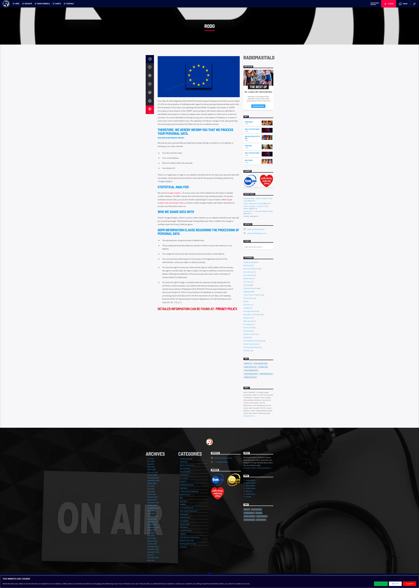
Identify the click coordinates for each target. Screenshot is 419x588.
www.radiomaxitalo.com (256, 229)
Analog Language (249, 262)
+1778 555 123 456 (221, 462)
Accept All (409, 584)
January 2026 (152, 475)
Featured (246, 285)
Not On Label (248, 328)
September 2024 (153, 508)
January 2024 (152, 519)
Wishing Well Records (251, 347)
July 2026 (150, 459)
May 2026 (150, 464)
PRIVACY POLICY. (226, 309)
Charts (58, 3)
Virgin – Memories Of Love (253, 203)
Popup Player (250, 486)
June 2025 (151, 486)
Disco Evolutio (248, 275)
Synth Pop (250, 377)
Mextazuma (247, 318)
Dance (248, 363)
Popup (405, 4)
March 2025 (151, 494)
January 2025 (152, 500)
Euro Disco (249, 122)
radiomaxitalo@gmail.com (256, 233)
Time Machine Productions (253, 341)
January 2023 (152, 544)
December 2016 (153, 557)
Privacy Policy (251, 488)
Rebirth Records (249, 334)
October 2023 (152, 524)
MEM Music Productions (252, 314)
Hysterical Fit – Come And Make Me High (258, 211)
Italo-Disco (247, 305)
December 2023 (153, 522)
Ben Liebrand (248, 272)
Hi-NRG (262, 367)
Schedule (70, 3)
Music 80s (248, 146)
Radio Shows (250, 480)
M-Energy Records (250, 311)
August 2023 (151, 530)
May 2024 (150, 511)
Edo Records (247, 278)
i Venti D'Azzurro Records (252, 295)
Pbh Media (247, 331)
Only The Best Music (252, 129)
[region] (209, 581)
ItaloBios (246, 216)
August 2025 (151, 483)
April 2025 (151, 491)
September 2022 (153, 552)
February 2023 (152, 541)
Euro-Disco (247, 282)
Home (17, 3)
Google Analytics (174, 193)
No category (247, 324)
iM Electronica (248, 298)
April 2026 (151, 467)
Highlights (247, 292)
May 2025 (150, 489)
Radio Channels (43, 3)
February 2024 (152, 516)
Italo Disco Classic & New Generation (257, 468)
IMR (244, 301)
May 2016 (150, 560)
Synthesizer (266, 374)
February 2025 (152, 497)
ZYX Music (247, 351)
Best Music (249, 160)
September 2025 (153, 480)
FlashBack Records (250, 288)
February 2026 (152, 472)
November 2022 (153, 549)
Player (390, 4)
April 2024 (151, 513)
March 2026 (151, 469)
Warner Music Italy (250, 344)
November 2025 (153, 478)
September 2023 (153, 527)
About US (249, 491)
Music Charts (250, 483)
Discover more (248, 416)
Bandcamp (247, 265)
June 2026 (151, 461)
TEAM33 (246, 337)
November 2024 (153, 503)
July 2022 (150, 555)
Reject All (395, 584)
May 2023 (150, 535)
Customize (381, 584)
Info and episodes (258, 106)
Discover (28, 3)
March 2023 (151, 538)
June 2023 (151, 533)
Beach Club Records (250, 269)
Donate (248, 497)
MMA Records (248, 321)
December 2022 (153, 547)
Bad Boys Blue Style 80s (252, 137)
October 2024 (152, 505)
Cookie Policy (250, 494)
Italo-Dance (251, 370)
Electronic (260, 363)
